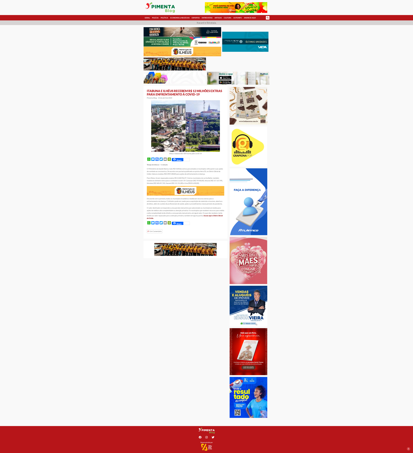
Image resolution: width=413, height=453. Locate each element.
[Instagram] (206, 437)
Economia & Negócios (180, 18)
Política (164, 18)
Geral (147, 18)
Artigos (218, 18)
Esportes (196, 18)
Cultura (227, 18)
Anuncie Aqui (250, 18)
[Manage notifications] (408, 449)
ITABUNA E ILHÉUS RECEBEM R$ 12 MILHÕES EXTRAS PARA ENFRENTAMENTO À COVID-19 (184, 92)
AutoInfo (237, 18)
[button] (267, 18)
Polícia (155, 18)
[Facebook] (200, 437)
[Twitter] (213, 437)
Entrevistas (207, 18)
